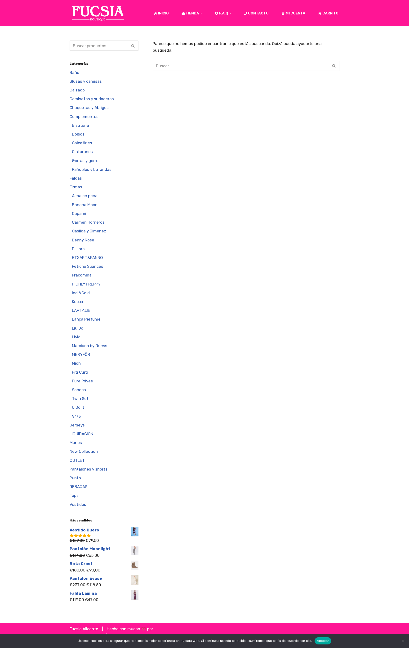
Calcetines (82, 142)
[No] (403, 641)
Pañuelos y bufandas (91, 169)
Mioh (76, 363)
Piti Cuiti (80, 372)
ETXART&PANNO (87, 257)
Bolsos (78, 134)
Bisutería (80, 125)
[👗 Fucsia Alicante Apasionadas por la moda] (98, 13)
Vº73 (76, 416)
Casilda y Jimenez (89, 231)
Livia (76, 337)
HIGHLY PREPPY (86, 284)
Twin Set (80, 398)
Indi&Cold (81, 292)
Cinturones (82, 151)
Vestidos (78, 504)
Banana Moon (85, 204)
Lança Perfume (86, 319)
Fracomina (82, 275)
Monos (76, 442)
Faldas (76, 178)
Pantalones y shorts (88, 469)
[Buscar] (133, 46)
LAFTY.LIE (81, 310)
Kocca (77, 301)
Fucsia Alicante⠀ (85, 628)
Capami (79, 213)
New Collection (84, 451)
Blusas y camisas (86, 81)
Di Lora (78, 248)
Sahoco (79, 389)
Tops (74, 495)
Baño (74, 72)
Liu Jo (77, 328)
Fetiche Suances (87, 266)
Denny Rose (83, 240)
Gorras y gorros (86, 160)
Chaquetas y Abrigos (89, 107)
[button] (201, 13)
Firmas (76, 187)
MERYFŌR (81, 354)
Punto (75, 478)
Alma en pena (85, 195)
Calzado (77, 90)
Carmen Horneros (88, 222)
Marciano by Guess (89, 345)
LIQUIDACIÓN (81, 433)
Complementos (84, 116)
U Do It (78, 407)
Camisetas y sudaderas (92, 98)
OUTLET (77, 460)
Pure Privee (82, 381)
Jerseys (77, 425)
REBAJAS (78, 486)
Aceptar (323, 641)
